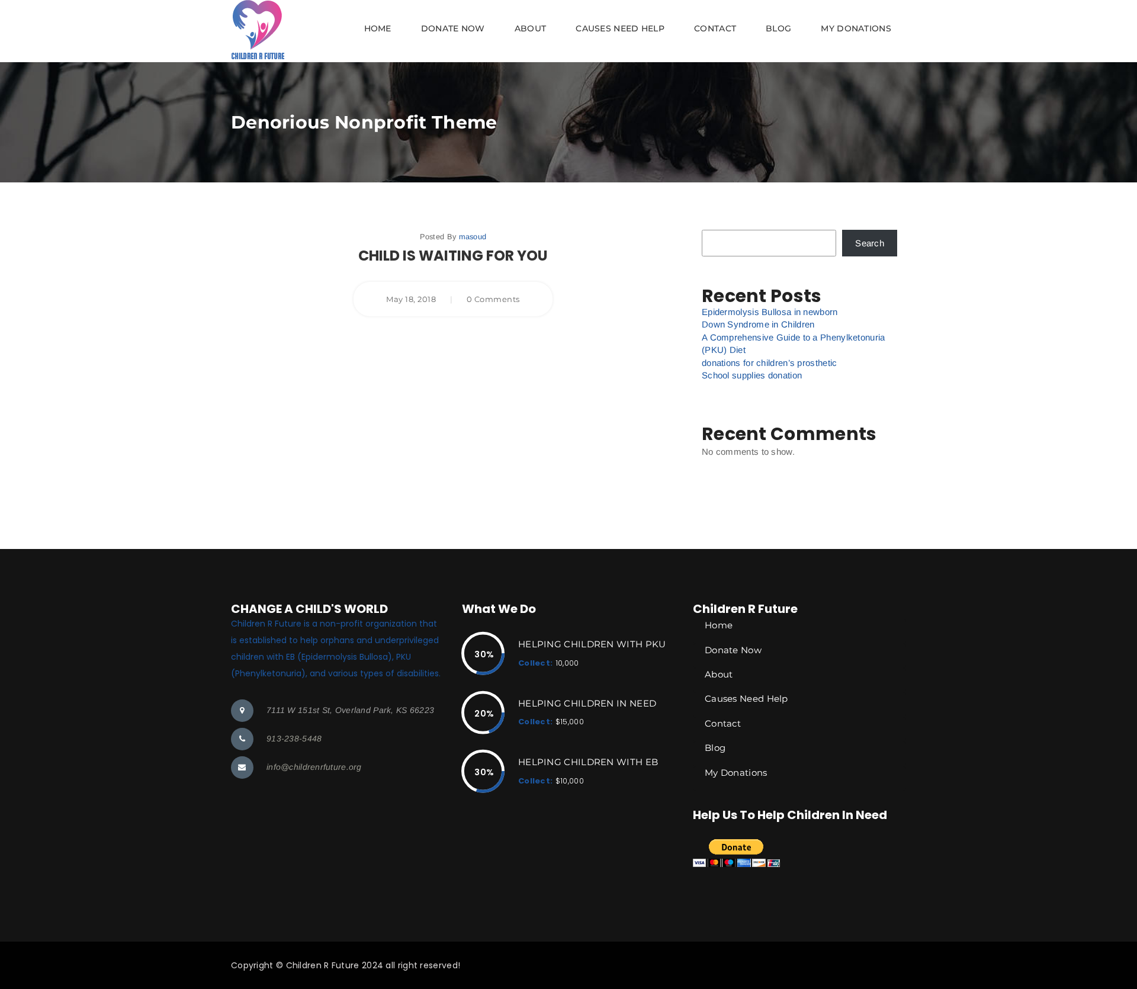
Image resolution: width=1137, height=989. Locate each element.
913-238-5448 (294, 738)
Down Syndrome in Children (758, 324)
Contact (715, 28)
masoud (473, 236)
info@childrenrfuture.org (314, 767)
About (531, 28)
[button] (568, 31)
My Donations (856, 28)
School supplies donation (752, 375)
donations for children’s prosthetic (769, 363)
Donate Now (453, 28)
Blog (778, 28)
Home (377, 28)
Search (869, 243)
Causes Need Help (620, 28)
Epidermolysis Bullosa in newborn (770, 312)
